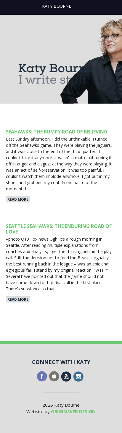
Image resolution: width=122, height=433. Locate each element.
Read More (17, 199)
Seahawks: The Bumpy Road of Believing (56, 131)
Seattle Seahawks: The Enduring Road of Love (59, 229)
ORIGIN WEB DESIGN (73, 411)
